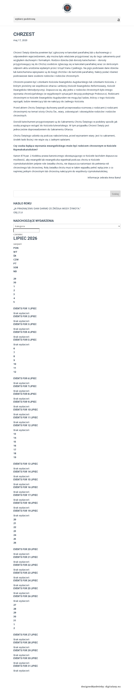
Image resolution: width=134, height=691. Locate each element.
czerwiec (18, 234)
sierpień (17, 243)
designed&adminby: (101, 686)
